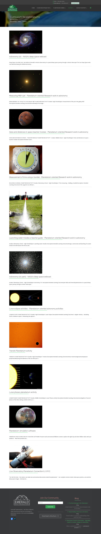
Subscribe (50, 507)
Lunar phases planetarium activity (23, 392)
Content (70, 8)
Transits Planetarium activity (20, 351)
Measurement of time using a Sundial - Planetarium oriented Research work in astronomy (45, 177)
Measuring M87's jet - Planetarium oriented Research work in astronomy (38, 96)
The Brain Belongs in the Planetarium (78, 503)
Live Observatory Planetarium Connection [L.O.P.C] (29, 471)
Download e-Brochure (49, 516)
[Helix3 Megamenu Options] (90, 8)
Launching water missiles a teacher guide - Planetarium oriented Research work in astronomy (47, 238)
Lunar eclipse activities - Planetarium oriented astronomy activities (36, 309)
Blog (78, 505)
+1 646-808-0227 (64, 3)
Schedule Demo (75, 3)
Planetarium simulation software (22, 431)
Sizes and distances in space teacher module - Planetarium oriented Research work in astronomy (48, 132)
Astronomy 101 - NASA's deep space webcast (27, 57)
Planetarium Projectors (43, 8)
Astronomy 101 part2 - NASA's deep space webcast (30, 277)
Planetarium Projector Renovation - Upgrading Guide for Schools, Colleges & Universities (78, 521)
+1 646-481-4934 (60, 1)
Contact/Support (81, 8)
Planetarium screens (59, 8)
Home (33, 8)
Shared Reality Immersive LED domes (78, 511)
